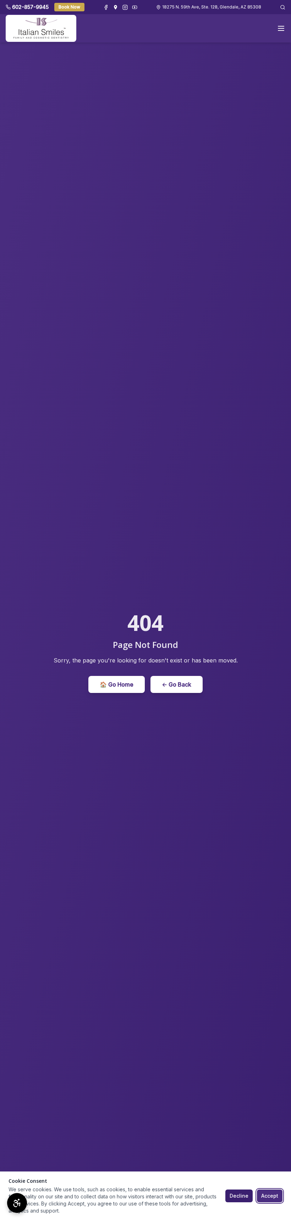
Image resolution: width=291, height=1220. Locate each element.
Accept (269, 1196)
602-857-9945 (30, 7)
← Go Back (176, 684)
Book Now (69, 7)
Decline (239, 1196)
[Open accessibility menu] (17, 1203)
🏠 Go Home (116, 684)
